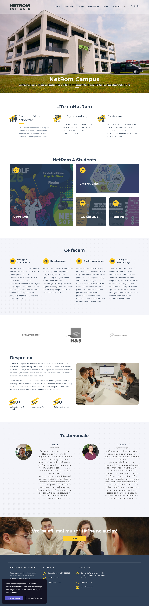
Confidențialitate (34, 598)
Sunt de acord (14, 598)
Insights (106, 6)
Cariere (81, 6)
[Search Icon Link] (125, 7)
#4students (93, 6)
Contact (116, 6)
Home (57, 6)
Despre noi (69, 6)
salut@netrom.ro (54, 582)
